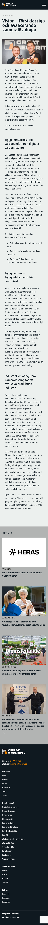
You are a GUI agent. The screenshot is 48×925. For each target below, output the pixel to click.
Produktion (6, 855)
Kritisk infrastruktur (9, 831)
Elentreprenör (7, 819)
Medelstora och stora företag (13, 839)
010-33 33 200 (15, 761)
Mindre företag (8, 843)
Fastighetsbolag (8, 823)
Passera (5, 779)
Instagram (6, 902)
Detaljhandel (7, 815)
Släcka (4, 791)
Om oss (5, 878)
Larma (4, 783)
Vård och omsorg (8, 859)
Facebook (6, 898)
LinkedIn (5, 894)
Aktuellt (5, 882)
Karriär (4, 874)
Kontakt (5, 870)
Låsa (4, 775)
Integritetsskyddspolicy (10, 914)
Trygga (4, 795)
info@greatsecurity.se (18, 764)
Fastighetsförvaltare (10, 827)
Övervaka (6, 787)
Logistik (5, 835)
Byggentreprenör (8, 811)
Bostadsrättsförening (10, 807)
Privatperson (7, 851)
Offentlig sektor (8, 847)
